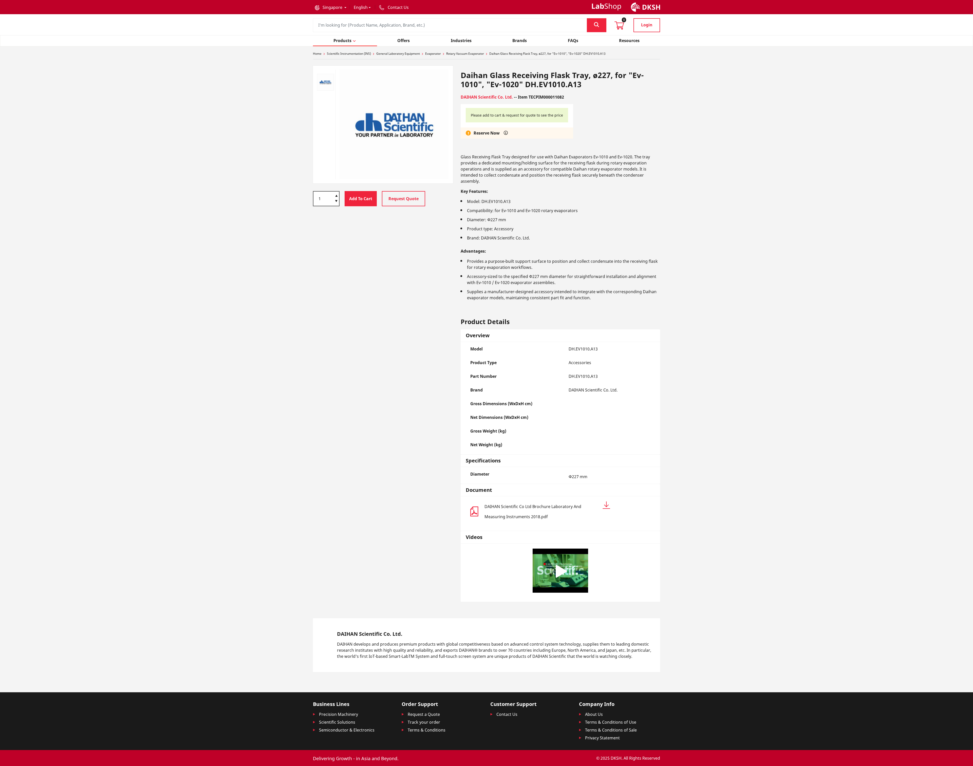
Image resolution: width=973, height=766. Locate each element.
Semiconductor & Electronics (347, 730)
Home (317, 53)
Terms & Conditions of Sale (611, 730)
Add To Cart (360, 198)
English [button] (361, 7)
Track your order (424, 722)
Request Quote (403, 198)
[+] (336, 195)
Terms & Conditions (426, 730)
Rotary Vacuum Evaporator (465, 53)
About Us (594, 714)
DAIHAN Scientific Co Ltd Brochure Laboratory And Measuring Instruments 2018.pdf (532, 511)
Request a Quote (424, 714)
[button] (330, 7)
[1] (336, 201)
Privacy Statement (602, 738)
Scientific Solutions (337, 722)
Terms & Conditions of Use (610, 722)
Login (646, 25)
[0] (619, 27)
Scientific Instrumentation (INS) (349, 53)
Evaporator (433, 53)
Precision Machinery (338, 714)
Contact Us (506, 714)
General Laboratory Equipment (398, 53)
